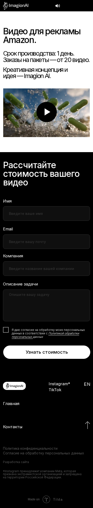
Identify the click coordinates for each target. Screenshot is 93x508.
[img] (15, 6)
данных (38, 337)
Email (8, 228)
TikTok (55, 389)
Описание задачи (20, 284)
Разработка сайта (16, 462)
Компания (13, 255)
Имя (7, 201)
